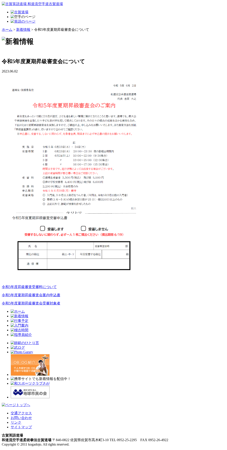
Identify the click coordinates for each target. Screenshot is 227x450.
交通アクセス (21, 413)
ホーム (7, 29)
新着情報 (23, 29)
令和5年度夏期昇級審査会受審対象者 (31, 303)
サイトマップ (21, 427)
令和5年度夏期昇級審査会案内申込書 (31, 295)
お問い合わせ (21, 418)
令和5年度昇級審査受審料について (29, 287)
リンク (16, 422)
